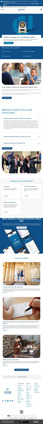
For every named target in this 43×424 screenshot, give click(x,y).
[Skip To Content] (1, 0)
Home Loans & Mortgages (29, 51)
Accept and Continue (36, 422)
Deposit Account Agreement (36, 389)
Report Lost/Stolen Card (28, 389)
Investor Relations (19, 388)
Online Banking (7, 56)
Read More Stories (7, 148)
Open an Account (6, 97)
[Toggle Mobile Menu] (41, 9)
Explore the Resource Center (21, 369)
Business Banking (7, 51)
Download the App (21, 227)
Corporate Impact (20, 395)
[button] (21, 124)
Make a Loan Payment (28, 396)
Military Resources (28, 401)
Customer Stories (20, 402)
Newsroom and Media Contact (21, 390)
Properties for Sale (29, 399)
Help (27, 385)
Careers (19, 392)
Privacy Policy (37, 392)
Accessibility (36, 385)
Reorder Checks (28, 393)
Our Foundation (21, 399)
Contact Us (28, 406)
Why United (20, 385)
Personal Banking (27, 56)
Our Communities (20, 397)
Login (3, 9)
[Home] (21, 9)
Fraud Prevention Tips (29, 404)
